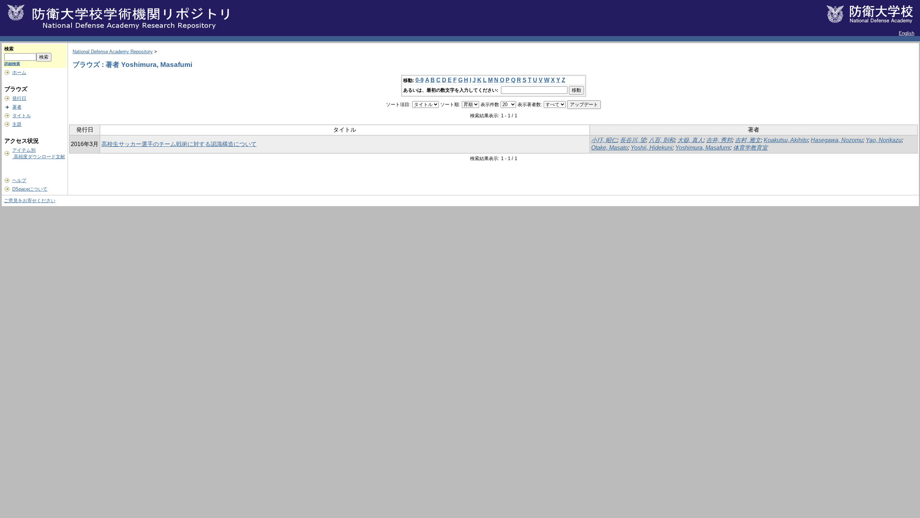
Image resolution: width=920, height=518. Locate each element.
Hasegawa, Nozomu (837, 140)
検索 (9, 48)
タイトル (21, 115)
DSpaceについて (29, 189)
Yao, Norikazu (884, 140)
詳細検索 (12, 64)
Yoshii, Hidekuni (651, 148)
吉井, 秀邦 (719, 140)
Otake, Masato (609, 148)
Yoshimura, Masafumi (702, 148)
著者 (17, 107)
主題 (17, 124)
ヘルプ (19, 180)
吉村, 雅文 (748, 140)
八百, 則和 (662, 140)
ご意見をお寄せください (29, 200)
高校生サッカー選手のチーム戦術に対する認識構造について (179, 144)
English (906, 33)
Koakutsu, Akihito (786, 140)
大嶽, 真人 (690, 140)
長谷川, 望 (633, 140)
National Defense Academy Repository (113, 51)
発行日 (19, 98)
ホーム (19, 72)
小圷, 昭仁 (604, 140)
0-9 (419, 80)
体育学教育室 (750, 148)
